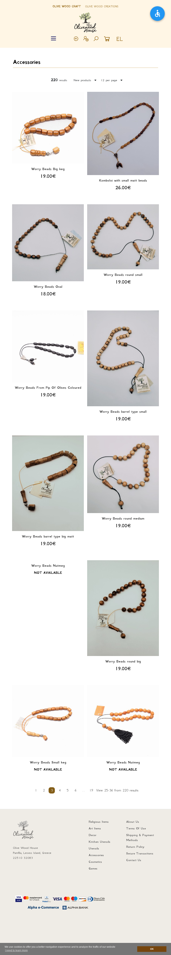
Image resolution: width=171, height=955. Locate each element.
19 (91, 790)
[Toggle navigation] (53, 38)
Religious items (99, 822)
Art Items (95, 828)
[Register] (86, 39)
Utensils (94, 848)
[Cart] (108, 39)
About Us (132, 822)
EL (119, 39)
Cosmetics (95, 862)
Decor (92, 835)
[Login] (76, 39)
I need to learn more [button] (16, 950)
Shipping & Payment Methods (140, 837)
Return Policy (135, 847)
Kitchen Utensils (99, 842)
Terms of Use (136, 828)
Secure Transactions (139, 853)
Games (93, 868)
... (83, 790)
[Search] (96, 39)
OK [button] (152, 949)
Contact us (133, 860)
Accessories (26, 62)
